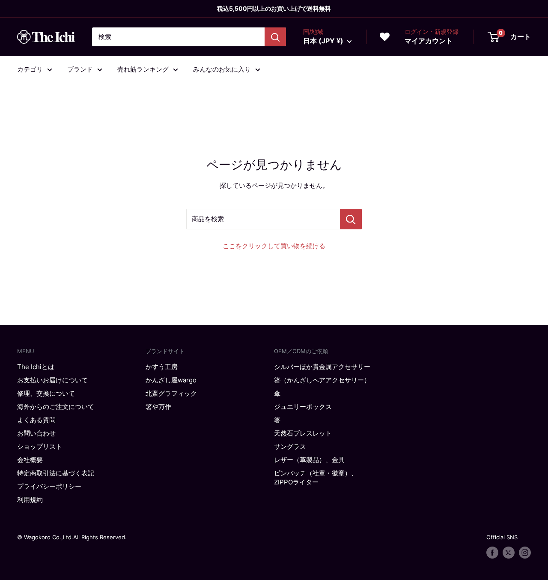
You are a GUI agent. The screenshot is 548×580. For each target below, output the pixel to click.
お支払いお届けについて (52, 380)
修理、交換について (46, 393)
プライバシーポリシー (49, 486)
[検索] (275, 36)
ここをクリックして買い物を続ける (274, 246)
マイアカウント (429, 40)
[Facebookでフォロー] (492, 553)
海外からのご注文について (55, 407)
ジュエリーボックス (303, 407)
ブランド (80, 69)
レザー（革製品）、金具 (309, 460)
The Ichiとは (35, 367)
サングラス (290, 446)
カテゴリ (30, 69)
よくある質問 (36, 420)
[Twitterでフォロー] (509, 553)
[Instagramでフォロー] (525, 553)
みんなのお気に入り (222, 69)
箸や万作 (158, 407)
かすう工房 (162, 367)
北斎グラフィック (171, 393)
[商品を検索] (351, 219)
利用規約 (30, 500)
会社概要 (30, 460)
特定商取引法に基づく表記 (55, 473)
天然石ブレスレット (303, 433)
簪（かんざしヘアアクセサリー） (322, 380)
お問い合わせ (36, 433)
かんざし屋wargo (171, 380)
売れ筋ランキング (143, 69)
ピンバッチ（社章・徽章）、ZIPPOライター (315, 477)
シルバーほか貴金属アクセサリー (322, 367)
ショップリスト (39, 446)
